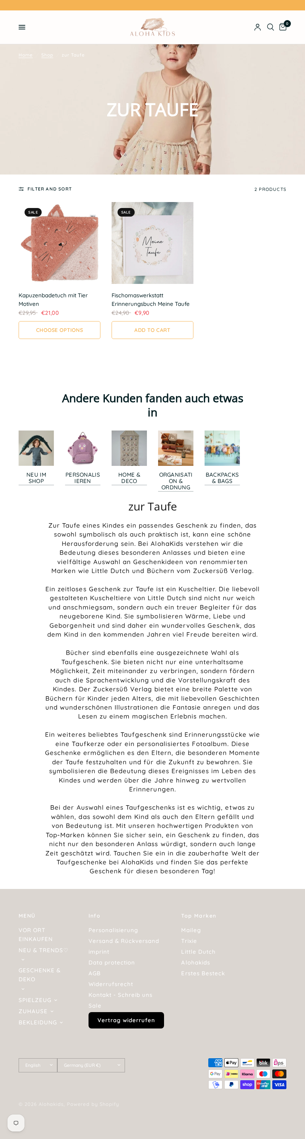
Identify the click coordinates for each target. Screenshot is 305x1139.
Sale (95, 1005)
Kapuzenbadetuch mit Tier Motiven (53, 299)
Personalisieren (82, 477)
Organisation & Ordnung (176, 480)
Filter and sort (50, 189)
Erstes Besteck (203, 973)
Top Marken (198, 915)
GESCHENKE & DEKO (40, 975)
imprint (99, 951)
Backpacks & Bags (222, 477)
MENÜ (27, 915)
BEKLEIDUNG (38, 1022)
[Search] (270, 27)
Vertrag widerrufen (126, 1020)
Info (95, 915)
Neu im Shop (36, 477)
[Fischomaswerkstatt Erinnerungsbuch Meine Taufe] (152, 243)
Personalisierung (113, 930)
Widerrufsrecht (111, 984)
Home (26, 55)
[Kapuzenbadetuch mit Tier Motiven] (59, 243)
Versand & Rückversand (124, 940)
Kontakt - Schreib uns (120, 994)
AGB (95, 973)
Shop (47, 55)
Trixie (189, 940)
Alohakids (195, 962)
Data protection (112, 962)
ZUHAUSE (33, 1011)
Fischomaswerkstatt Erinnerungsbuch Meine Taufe (151, 299)
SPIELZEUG (35, 1000)
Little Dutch (198, 951)
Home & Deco (129, 477)
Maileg (190, 930)
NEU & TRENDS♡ (43, 950)
